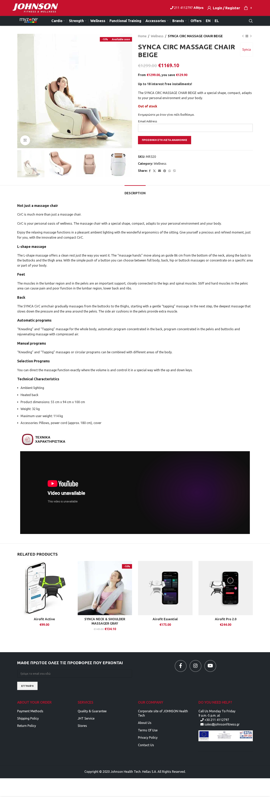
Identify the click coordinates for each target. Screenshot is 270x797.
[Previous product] (243, 36)
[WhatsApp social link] (169, 171)
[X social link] (154, 171)
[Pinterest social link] (164, 171)
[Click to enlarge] (25, 140)
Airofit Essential (165, 619)
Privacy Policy (148, 737)
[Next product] (251, 36)
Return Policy (26, 725)
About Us (144, 722)
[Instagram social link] (195, 666)
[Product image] (44, 588)
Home (142, 36)
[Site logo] (37, 7)
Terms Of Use (148, 730)
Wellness (157, 36)
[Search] (251, 21)
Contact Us (146, 745)
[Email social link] (159, 171)
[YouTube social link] (210, 666)
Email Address (147, 121)
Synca (246, 49)
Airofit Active (44, 619)
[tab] (135, 191)
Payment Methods (30, 711)
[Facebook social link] (150, 171)
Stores (82, 725)
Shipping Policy (28, 718)
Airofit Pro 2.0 (225, 619)
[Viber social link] (174, 171)
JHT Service (86, 718)
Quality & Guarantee (92, 711)
